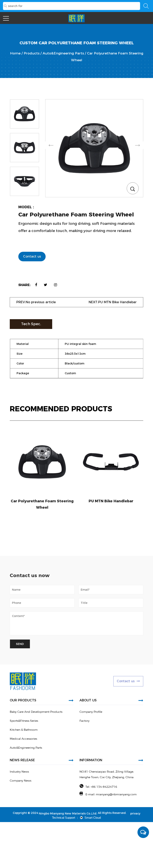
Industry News (19, 771)
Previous (51, 145)
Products (31, 53)
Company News (20, 780)
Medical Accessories (23, 738)
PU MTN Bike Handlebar (111, 501)
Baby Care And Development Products (36, 712)
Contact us (32, 256)
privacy (135, 813)
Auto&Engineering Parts (63, 53)
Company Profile (90, 712)
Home (15, 53)
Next (137, 145)
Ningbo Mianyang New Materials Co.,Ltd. (68, 813)
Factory (84, 721)
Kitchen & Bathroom (24, 729)
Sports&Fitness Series (24, 721)
